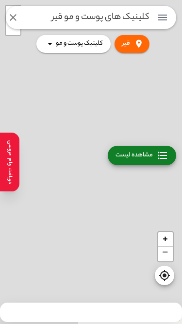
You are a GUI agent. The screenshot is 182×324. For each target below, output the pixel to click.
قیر (126, 43)
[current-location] (164, 275)
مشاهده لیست (134, 155)
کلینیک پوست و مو (79, 43)
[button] (165, 239)
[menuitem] (162, 17)
